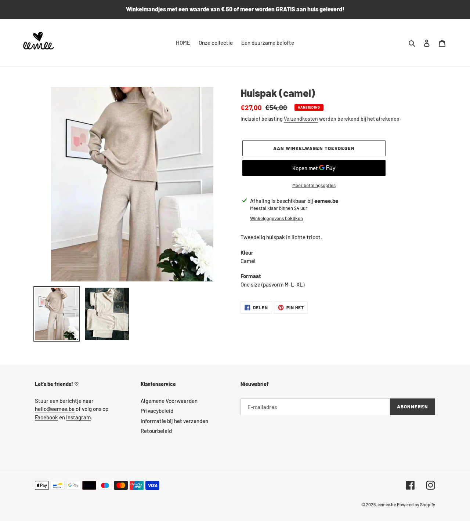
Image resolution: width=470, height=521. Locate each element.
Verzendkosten (301, 119)
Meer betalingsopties (314, 185)
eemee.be (386, 504)
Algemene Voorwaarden (169, 400)
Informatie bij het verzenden (174, 421)
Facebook (46, 417)
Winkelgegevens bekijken (276, 218)
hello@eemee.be (55, 408)
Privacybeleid (157, 410)
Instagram (78, 417)
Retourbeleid (156, 430)
